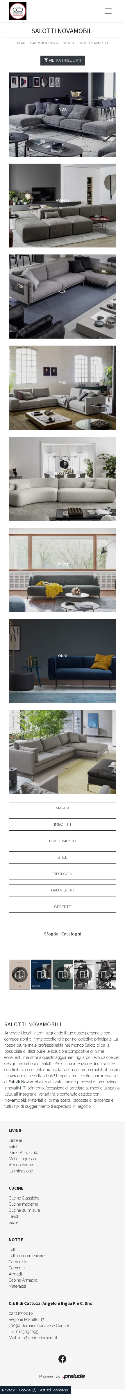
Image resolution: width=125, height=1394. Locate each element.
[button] (109, 975)
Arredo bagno (21, 1165)
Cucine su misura (24, 1210)
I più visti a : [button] (62, 890)
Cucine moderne (23, 1204)
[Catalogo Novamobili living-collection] (62, 974)
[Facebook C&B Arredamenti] (62, 1359)
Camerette (18, 1261)
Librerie (15, 1140)
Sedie (13, 1222)
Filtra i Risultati (64, 60)
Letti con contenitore (26, 1255)
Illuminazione (21, 1171)
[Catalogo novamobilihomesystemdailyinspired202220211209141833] (19, 974)
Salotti (68, 43)
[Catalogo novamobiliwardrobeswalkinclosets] (41, 974)
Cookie (25, 1390)
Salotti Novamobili (93, 43)
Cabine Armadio (23, 1280)
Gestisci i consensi (53, 1390)
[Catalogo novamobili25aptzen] (84, 974)
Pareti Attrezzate (23, 1152)
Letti (12, 1249)
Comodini (17, 1268)
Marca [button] (62, 808)
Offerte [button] (62, 907)
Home (21, 43)
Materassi (17, 1286)
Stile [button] (62, 857)
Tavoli (14, 1216)
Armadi (15, 1274)
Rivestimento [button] (62, 841)
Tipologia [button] (62, 874)
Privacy (8, 1390)
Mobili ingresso (22, 1158)
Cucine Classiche (24, 1198)
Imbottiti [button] (62, 824)
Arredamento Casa (44, 43)
